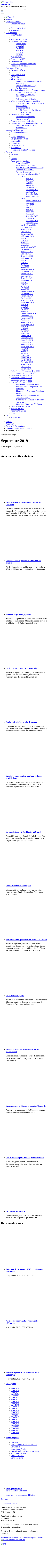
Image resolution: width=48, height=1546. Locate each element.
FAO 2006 (15, 1433)
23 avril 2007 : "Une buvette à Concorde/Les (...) (27, 396)
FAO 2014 (15, 1415)
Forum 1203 (6, 4)
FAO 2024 (15, 1393)
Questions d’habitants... (25, 170)
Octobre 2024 (31, 192)
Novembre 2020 (27, 296)
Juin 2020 (24, 305)
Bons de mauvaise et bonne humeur (29, 167)
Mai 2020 (24, 307)
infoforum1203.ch (9, 1503)
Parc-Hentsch (21, 97)
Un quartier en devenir (19, 139)
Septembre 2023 (27, 234)
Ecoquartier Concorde (19, 132)
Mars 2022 (25, 267)
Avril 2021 (25, 287)
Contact (4, 1499)
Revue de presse (12, 1438)
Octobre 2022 (26, 254)
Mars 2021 (25, 289)
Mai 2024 (29, 183)
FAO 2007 (15, 1430)
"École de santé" (22, 119)
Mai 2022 (24, 263)
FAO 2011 (15, 1422)
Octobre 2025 (31, 218)
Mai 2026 (19, 50)
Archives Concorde (18, 411)
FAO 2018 (15, 1406)
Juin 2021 (24, 283)
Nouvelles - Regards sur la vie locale (25, 1451)
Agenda (9, 19)
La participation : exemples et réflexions (26, 123)
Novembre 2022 (27, 252)
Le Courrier (15, 1447)
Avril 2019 (25, 331)
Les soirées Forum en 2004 (21, 375)
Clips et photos (16, 61)
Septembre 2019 (27, 322)
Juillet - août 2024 (33, 196)
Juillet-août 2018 (27, 347)
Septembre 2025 (32, 216)
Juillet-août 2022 (27, 258)
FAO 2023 (15, 1395)
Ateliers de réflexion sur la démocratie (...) (26, 126)
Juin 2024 (29, 179)
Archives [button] (9, 152)
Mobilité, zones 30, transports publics (25, 101)
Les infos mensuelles (19, 41)
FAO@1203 (11, 1384)
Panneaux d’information (20, 66)
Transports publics (23, 108)
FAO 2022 (15, 1397)
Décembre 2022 (27, 249)
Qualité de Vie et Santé (20, 114)
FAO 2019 (15, 1404)
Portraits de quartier (23, 172)
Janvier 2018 (26, 360)
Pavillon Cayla (21, 88)
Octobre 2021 (26, 276)
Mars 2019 (25, 333)
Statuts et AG (16, 30)
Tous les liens (16, 417)
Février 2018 (26, 358)
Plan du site (16, 1537)
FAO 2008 (15, 1428)
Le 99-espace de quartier (20, 406)
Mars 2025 (30, 203)
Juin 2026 (19, 52)
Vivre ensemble (17, 79)
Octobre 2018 (26, 342)
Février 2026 (21, 44)
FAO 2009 (15, 1426)
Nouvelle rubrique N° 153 (26, 373)
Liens (13, 413)
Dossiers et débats (18, 70)
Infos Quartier (16, 35)
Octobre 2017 (26, 367)
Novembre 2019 (27, 318)
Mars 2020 (25, 311)
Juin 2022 (24, 260)
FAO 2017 (15, 1408)
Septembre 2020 (27, 300)
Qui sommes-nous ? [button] (13, 22)
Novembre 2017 (27, 364)
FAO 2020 (15, 1402)
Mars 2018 (25, 355)
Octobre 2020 (26, 298)
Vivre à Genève (17, 1458)
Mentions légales (29, 1537)
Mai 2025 (29, 207)
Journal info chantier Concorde (23, 150)
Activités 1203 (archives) (25, 165)
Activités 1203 (16, 57)
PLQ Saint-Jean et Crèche (26, 99)
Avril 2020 (25, 309)
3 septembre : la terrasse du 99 (27, 384)
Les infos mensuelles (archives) (28, 174)
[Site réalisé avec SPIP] (3, 1544)
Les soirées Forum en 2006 (21, 380)
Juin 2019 (24, 327)
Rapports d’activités (18, 28)
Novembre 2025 (32, 221)
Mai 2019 (24, 329)
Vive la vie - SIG (17, 1456)
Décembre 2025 (32, 223)
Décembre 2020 (27, 294)
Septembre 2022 (27, 256)
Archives (14, 154)
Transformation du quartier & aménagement (28, 90)
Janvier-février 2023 (28, 247)
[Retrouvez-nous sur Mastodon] (2, 13)
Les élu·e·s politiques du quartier (23, 64)
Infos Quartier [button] (11, 33)
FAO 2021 (15, 1399)
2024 (23, 176)
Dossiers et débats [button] (13, 68)
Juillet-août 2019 (27, 325)
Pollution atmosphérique (25, 117)
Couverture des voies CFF (26, 92)
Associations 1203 (18, 59)
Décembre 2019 (27, 316)
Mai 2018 (24, 351)
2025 (23, 198)
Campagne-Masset (18, 75)
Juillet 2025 (30, 212)
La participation (17, 143)
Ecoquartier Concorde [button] (14, 130)
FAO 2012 (15, 1419)
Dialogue (14, 1442)
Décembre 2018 (27, 338)
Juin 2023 (24, 238)
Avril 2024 (30, 181)
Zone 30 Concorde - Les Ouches (28, 110)
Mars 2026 (20, 46)
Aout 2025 (30, 214)
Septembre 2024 (32, 194)
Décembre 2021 (27, 271)
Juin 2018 (24, 349)
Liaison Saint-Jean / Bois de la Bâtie (30, 103)
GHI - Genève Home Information (24, 1445)
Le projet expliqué (18, 137)
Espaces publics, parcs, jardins (22, 121)
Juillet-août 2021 (27, 280)
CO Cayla (15, 77)
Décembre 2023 (27, 227)
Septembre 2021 (27, 278)
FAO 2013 (15, 1417)
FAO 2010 (15, 1424)
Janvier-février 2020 (28, 313)
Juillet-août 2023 (27, 236)
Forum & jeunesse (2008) (26, 86)
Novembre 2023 (27, 229)
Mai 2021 (24, 285)
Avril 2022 (25, 265)
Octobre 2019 (26, 320)
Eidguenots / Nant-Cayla (25, 95)
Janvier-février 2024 (28, 225)
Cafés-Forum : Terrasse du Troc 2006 (25, 371)
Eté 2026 (19, 55)
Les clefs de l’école (18, 1449)
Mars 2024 (30, 185)
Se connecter (6, 1537)
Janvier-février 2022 (28, 269)
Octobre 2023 (26, 232)
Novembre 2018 (27, 340)
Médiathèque (16, 148)
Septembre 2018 (27, 344)
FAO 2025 (15, 1391)
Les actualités (16, 141)
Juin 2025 (29, 210)
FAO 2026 (15, 1388)
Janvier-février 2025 (33, 201)
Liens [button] (8, 415)
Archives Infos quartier (20, 161)
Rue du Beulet (21, 106)
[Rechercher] (25, 9)
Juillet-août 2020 (27, 302)
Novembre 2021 (27, 274)
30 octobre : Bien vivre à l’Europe (29, 404)
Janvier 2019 (26, 336)
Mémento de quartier (19, 39)
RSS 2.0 (21, 1540)
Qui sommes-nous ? (18, 24)
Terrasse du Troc (17, 409)
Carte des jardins (17, 145)
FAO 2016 (15, 1410)
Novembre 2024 (32, 190)
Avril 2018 (25, 353)
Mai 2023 (24, 240)
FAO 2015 (15, 1413)
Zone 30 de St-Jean (23, 112)
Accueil (9, 422)
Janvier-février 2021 (28, 291)
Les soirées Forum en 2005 (21, 378)
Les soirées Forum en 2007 (21, 382)
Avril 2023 (25, 243)
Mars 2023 (25, 245)
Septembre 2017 (27, 369)
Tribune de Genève (18, 1453)
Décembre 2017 (27, 362)
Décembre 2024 (32, 187)
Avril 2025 (30, 205)
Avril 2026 (20, 48)
